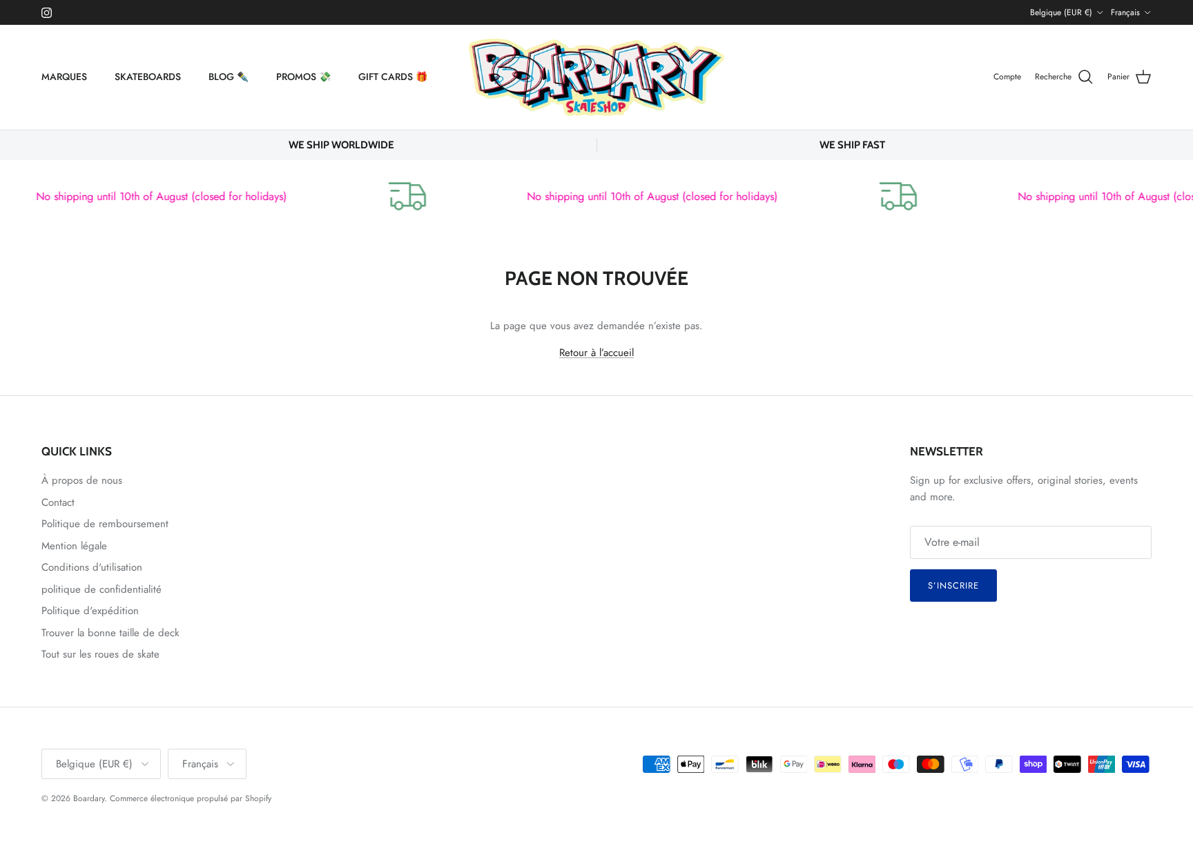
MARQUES (64, 76)
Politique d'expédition (90, 610)
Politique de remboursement (104, 523)
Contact (58, 502)
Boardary (88, 798)
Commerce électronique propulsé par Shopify (190, 798)
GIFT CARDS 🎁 (392, 76)
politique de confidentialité (101, 589)
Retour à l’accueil (596, 352)
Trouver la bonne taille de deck (110, 632)
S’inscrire (953, 585)
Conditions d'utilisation (91, 567)
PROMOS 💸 (303, 76)
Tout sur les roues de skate (100, 654)
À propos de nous (81, 480)
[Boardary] (596, 77)
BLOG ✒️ (228, 76)
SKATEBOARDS (148, 76)
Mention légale (74, 545)
